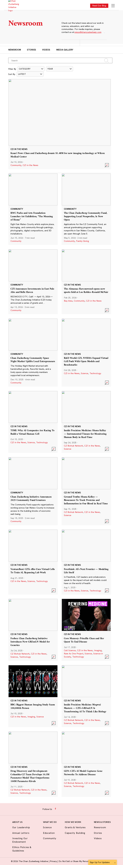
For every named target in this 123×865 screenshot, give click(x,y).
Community (15, 165)
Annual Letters (20, 833)
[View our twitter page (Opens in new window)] (74, 808)
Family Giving (82, 241)
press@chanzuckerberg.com (88, 32)
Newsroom (14, 49)
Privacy (53, 861)
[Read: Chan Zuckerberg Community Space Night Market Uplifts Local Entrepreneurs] (33, 352)
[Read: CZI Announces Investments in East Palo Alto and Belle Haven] (33, 281)
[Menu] (113, 6)
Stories (31, 49)
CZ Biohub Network (73, 445)
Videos (46, 49)
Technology (95, 373)
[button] (31, 68)
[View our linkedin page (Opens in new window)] (69, 808)
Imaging (98, 650)
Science (84, 373)
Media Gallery (64, 49)
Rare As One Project (73, 653)
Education (49, 833)
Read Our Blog (99, 5)
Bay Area (68, 300)
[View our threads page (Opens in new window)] (65, 808)
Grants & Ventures (75, 827)
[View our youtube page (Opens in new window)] (79, 808)
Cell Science (70, 650)
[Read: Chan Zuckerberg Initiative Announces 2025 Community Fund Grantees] (33, 491)
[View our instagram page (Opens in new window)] (60, 808)
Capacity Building (75, 833)
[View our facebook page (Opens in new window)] (55, 808)
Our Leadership (21, 827)
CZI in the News (30, 165)
